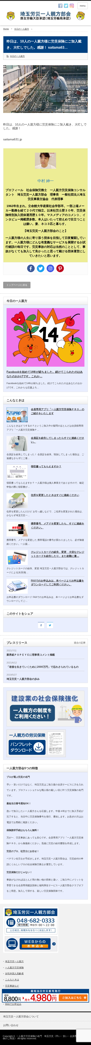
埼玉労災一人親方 (14, 961)
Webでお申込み (13, 1004)
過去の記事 (79, 642)
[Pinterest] (60, 268)
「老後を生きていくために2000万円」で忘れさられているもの (43, 666)
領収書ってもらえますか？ (46, 466)
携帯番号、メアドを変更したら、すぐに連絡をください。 (57, 525)
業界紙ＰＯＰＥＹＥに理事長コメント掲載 (31, 654)
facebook (60, 5)
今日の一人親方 (17, 56)
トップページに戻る (16, 285)
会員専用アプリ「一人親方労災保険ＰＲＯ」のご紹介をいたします (57, 411)
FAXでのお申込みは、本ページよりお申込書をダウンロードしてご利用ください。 (57, 582)
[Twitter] (40, 268)
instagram (71, 5)
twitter (66, 5)
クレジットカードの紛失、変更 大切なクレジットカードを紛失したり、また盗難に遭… (57, 554)
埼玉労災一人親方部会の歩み (23, 678)
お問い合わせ (10, 1025)
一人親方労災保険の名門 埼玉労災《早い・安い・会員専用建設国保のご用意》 (44, 1037)
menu (82, 5)
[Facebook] (31, 268)
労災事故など (12, 985)
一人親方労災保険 (14, 967)
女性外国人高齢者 (14, 973)
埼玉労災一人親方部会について (21, 1016)
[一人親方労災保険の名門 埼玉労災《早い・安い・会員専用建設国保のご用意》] (45, 16)
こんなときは (12, 979)
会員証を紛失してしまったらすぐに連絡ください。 (57, 440)
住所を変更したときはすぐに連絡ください (55, 495)
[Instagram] (50, 268)
